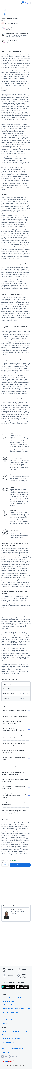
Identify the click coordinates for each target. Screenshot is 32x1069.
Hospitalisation (3, 1016)
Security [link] (19, 1035)
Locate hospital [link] (6, 1020)
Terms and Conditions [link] (18, 1049)
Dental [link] (5, 1012)
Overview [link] (4, 1031)
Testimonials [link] (15, 1031)
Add (5, 864)
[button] (21, 3)
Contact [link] (25, 1031)
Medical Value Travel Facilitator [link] (11, 1038)
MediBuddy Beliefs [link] (7, 1042)
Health (3, 994)
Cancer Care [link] (15, 1012)
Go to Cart (20, 865)
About (3, 1028)
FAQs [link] (5, 1023)
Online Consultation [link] (7, 1001)
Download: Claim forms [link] (23, 1020)
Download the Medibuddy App (12, 982)
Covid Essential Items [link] (10, 1008)
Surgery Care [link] (25, 1008)
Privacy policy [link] (6, 1052)
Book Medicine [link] (20, 998)
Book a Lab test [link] (24, 1005)
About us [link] (4, 1049)
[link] (8, 987)
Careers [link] (10, 1035)
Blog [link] (2, 1035)
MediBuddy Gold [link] (6, 998)
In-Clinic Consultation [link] (8, 1005)
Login (27, 3)
